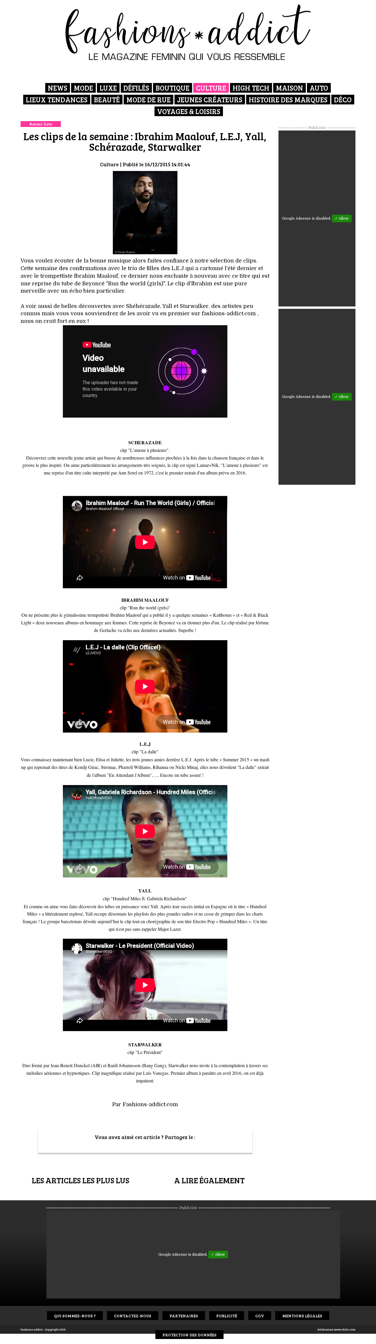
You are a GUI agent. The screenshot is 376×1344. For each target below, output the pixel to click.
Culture (211, 88)
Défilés (136, 88)
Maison (289, 88)
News (57, 88)
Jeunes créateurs (209, 99)
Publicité (226, 1315)
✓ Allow (342, 218)
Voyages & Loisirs (188, 111)
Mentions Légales (302, 1315)
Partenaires (183, 1315)
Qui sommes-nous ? (75, 1315)
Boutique (172, 88)
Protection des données (189, 1335)
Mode (83, 88)
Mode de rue (148, 99)
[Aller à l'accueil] (188, 32)
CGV (259, 1315)
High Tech (251, 88)
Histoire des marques (288, 99)
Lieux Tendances (57, 99)
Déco (343, 99)
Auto (319, 88)
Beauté (107, 99)
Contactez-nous (132, 1315)
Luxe (108, 88)
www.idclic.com (344, 1329)
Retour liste (40, 124)
